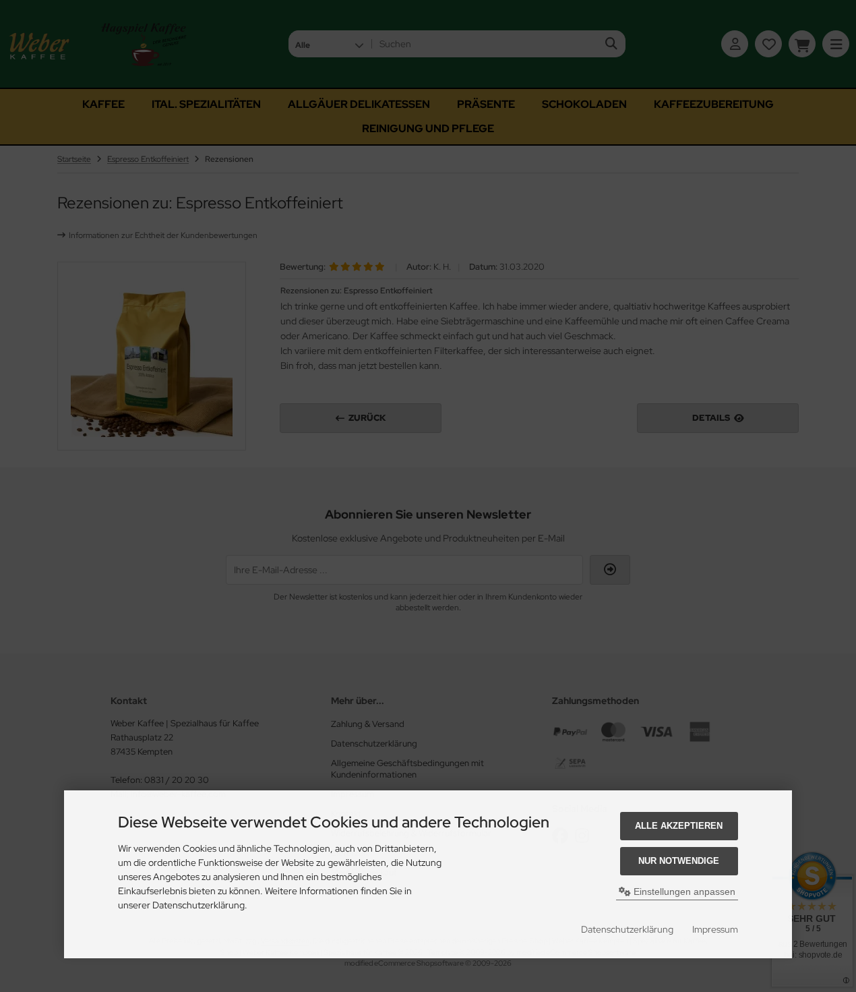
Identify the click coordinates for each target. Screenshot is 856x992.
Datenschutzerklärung (627, 929)
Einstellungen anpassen (683, 891)
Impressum (715, 929)
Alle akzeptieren (679, 826)
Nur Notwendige (678, 861)
